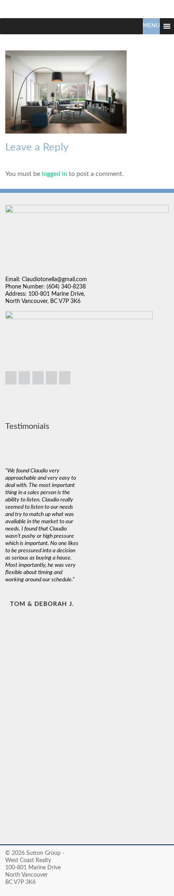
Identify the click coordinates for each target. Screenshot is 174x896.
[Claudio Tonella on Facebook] (38, 377)
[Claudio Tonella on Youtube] (64, 377)
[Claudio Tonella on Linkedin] (11, 377)
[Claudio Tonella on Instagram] (24, 377)
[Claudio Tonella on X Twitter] (51, 377)
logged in (54, 174)
